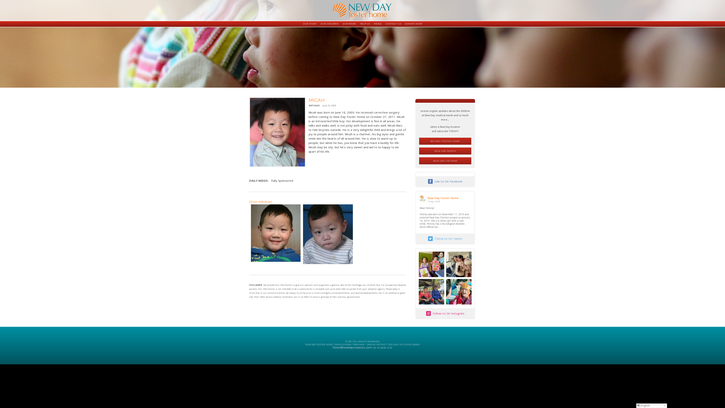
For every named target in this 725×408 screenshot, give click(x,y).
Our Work (349, 23)
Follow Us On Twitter (448, 238)
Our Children (329, 23)
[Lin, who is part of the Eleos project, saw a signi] (459, 264)
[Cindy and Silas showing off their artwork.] (431, 264)
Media (378, 23)
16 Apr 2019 (434, 201)
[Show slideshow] (260, 201)
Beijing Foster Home (445, 141)
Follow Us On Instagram (448, 313)
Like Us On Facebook (449, 181)
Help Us (365, 23)
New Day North (445, 151)
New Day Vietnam (445, 160)
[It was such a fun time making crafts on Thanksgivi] (459, 291)
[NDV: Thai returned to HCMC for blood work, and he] (431, 291)
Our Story (310, 23)
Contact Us (393, 23)
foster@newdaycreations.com (352, 347)
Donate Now (413, 23)
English (645, 405)
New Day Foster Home (443, 198)
